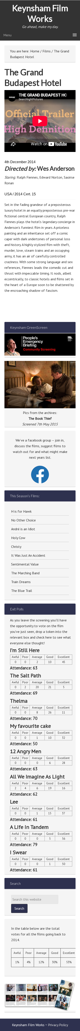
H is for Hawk (21, 511)
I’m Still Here (25, 650)
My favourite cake (30, 725)
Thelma (19, 700)
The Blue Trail (21, 590)
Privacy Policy (58, 1025)
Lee (14, 801)
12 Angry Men (25, 751)
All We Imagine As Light (37, 776)
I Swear (18, 852)
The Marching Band (25, 573)
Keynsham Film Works (40, 13)
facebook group (39, 440)
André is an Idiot (23, 529)
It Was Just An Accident (28, 555)
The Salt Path (25, 675)
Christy (16, 546)
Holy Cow (18, 538)
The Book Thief (40, 418)
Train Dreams (21, 582)
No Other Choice (23, 520)
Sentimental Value (25, 564)
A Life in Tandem (29, 827)
